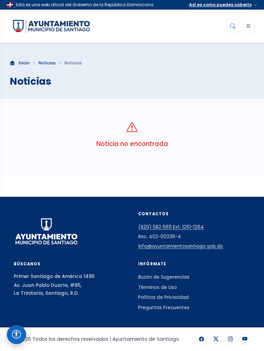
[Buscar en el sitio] (232, 26)
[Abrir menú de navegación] (248, 26)
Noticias (47, 63)
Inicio (24, 63)
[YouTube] (244, 339)
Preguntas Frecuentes (163, 307)
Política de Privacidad (163, 297)
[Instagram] (230, 339)
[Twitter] (215, 339)
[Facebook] (201, 339)
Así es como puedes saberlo (220, 5)
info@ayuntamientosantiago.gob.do (180, 246)
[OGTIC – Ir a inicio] (51, 26)
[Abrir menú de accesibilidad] (16, 334)
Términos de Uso (157, 287)
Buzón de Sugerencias (163, 277)
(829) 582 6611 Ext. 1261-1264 (171, 227)
